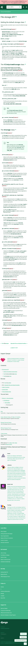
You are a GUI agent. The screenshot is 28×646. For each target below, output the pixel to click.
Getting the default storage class (10, 371)
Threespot (4, 634)
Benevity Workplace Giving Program (8, 615)
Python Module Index (6, 391)
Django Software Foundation (7, 538)
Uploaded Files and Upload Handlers (18, 343)
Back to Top (14, 347)
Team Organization (5, 535)
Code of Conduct (4, 540)
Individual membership (5, 561)
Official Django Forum (6, 428)
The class (10, 373)
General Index (5, 389)
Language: (23, 637)
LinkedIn (2, 595)
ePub (16, 442)
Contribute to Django (5, 555)
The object (5, 343)
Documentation (6, 12)
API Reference (6, 400)
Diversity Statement (5, 542)
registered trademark (9, 643)
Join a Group (3, 552)
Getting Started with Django (6, 533)
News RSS (3, 598)
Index (2, 417)
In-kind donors (5, 628)
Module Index (7, 417)
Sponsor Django (4, 608)
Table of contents (5, 387)
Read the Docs (9, 444)
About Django (3, 531)
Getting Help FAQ (4, 572)
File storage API (5, 369)
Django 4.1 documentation (7, 398)
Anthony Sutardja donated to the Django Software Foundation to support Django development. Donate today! (15, 360)
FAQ (2, 411)
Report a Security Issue (5, 559)
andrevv (4, 638)
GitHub (2, 586)
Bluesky (2, 593)
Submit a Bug (3, 557)
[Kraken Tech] (3, 488)
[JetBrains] (3, 469)
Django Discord (4, 574)
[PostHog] (3, 509)
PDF (13, 442)
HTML (10, 442)
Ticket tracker (4, 433)
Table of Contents (16, 417)
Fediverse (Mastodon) (5, 591)
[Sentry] (3, 457)
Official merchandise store (6, 612)
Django (1, 7)
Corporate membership (5, 610)
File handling (7, 402)
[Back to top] (25, 644)
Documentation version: (21, 640)
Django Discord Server (6, 422)
